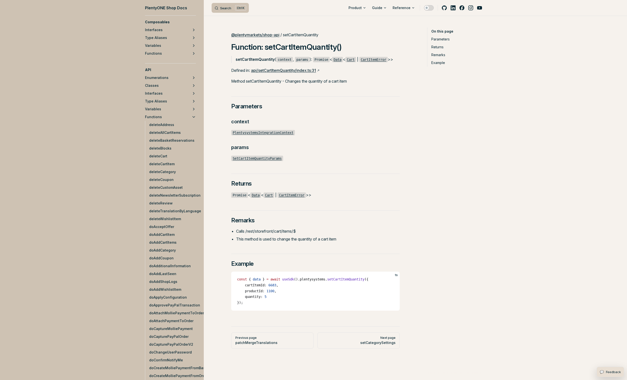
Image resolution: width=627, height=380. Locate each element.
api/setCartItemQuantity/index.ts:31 (283, 70)
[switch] (429, 8)
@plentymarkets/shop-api (255, 34)
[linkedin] (453, 7)
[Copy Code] (392, 279)
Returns (437, 47)
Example (438, 63)
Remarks (438, 55)
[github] (444, 7)
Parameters (440, 39)
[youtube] (479, 7)
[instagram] (470, 7)
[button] (170, 22)
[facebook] (462, 7)
